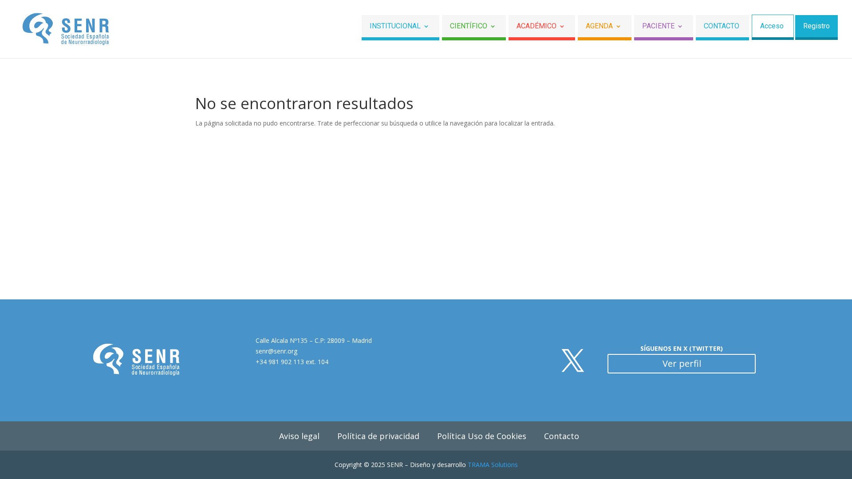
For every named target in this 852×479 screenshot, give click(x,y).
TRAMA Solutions (493, 464)
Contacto (721, 26)
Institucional (395, 26)
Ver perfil (682, 363)
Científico (468, 26)
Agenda (599, 26)
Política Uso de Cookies (481, 436)
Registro (816, 26)
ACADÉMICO (536, 26)
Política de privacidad (378, 436)
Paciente (658, 26)
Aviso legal (299, 436)
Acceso (772, 26)
